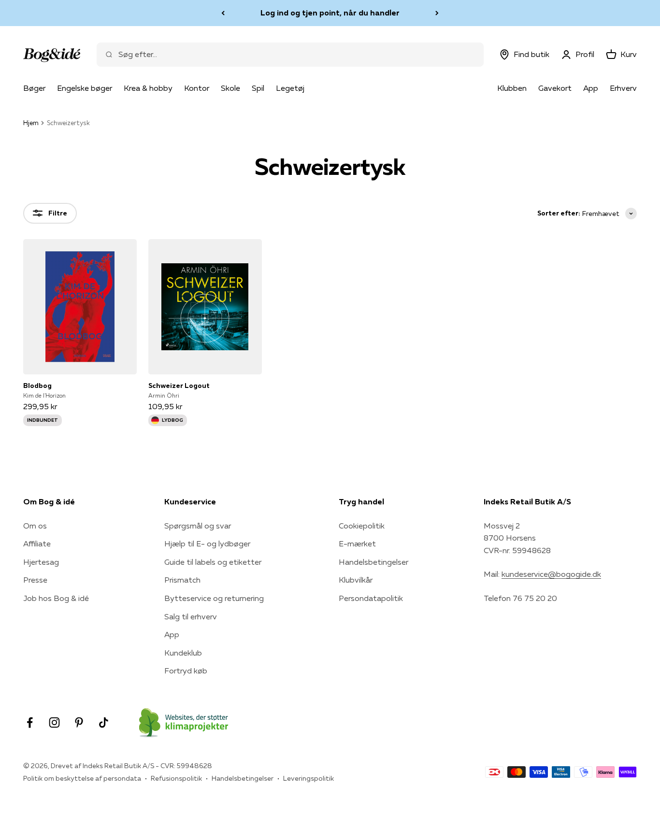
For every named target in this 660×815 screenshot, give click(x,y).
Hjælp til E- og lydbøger (207, 543)
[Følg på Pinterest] (79, 722)
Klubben (512, 88)
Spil (258, 88)
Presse (35, 580)
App (590, 88)
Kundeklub (183, 653)
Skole (230, 88)
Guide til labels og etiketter (212, 562)
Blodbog (37, 385)
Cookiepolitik (362, 525)
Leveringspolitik (308, 778)
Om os (35, 525)
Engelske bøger (84, 88)
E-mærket (357, 543)
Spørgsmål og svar (197, 525)
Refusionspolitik (176, 778)
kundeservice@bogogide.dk (551, 574)
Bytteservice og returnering (214, 598)
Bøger (34, 88)
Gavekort (555, 88)
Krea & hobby (148, 88)
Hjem (31, 123)
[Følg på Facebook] (29, 722)
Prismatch (182, 580)
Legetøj (290, 88)
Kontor (196, 88)
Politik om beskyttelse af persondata (82, 778)
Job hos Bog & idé (56, 598)
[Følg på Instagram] (54, 722)
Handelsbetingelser (373, 562)
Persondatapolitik (371, 598)
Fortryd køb (185, 670)
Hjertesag (41, 562)
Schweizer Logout (179, 385)
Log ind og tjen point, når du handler (330, 12)
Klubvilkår (356, 580)
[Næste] (437, 13)
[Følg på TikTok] (103, 722)
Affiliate (37, 543)
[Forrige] (223, 13)
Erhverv (623, 88)
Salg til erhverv (190, 616)
